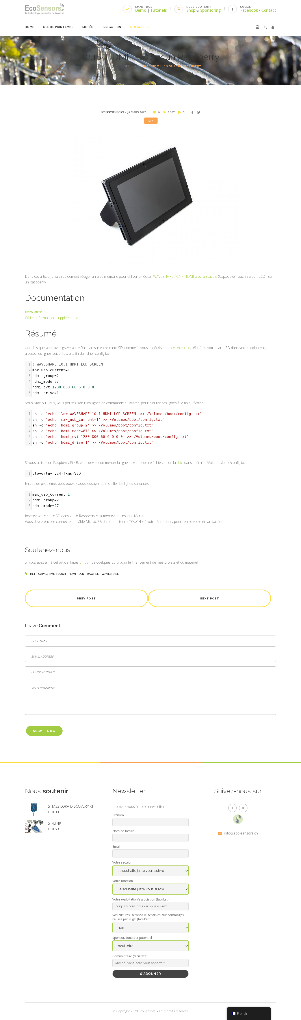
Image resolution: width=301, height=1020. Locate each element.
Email (116, 846)
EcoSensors (115, 112)
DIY (126, 66)
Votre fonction (122, 881)
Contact (268, 10)
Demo (140, 10)
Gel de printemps (58, 27)
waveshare (110, 573)
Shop (190, 10)
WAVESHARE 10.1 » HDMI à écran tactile (185, 276)
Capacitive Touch (52, 573)
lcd (81, 573)
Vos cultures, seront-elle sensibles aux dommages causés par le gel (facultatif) (148, 917)
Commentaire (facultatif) (129, 956)
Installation (33, 312)
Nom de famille (123, 831)
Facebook (249, 10)
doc (180, 462)
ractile (93, 573)
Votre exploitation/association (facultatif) (141, 899)
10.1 (32, 573)
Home (29, 27)
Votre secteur (122, 862)
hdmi (72, 573)
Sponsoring (210, 10)
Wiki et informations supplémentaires (53, 317)
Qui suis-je (140, 27)
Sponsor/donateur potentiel (132, 937)
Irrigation (112, 27)
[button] (257, 27)
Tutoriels (158, 10)
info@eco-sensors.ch (241, 833)
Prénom (118, 815)
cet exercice (180, 347)
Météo (88, 27)
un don (85, 562)
